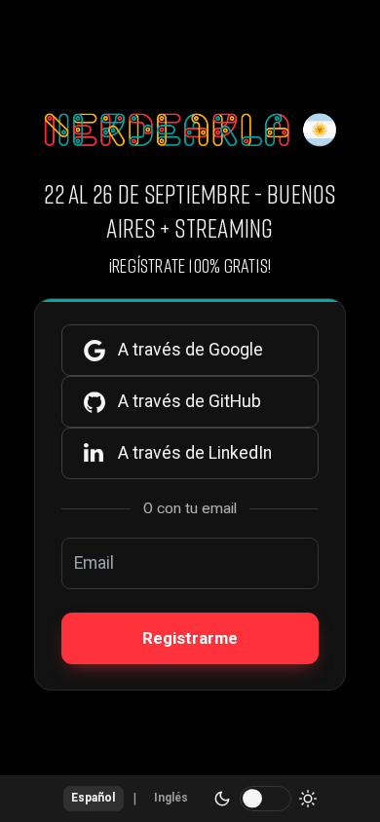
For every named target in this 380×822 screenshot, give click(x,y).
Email (94, 563)
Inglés (171, 797)
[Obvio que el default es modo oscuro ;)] (265, 798)
